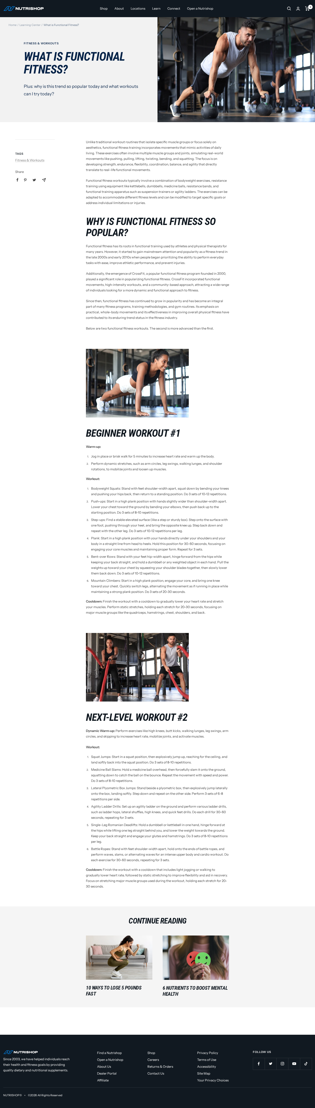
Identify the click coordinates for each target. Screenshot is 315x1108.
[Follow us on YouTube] (294, 1064)
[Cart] (307, 8)
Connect (173, 8)
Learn (156, 8)
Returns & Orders (160, 1067)
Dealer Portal (107, 1073)
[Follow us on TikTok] (306, 1064)
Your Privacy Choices (213, 1080)
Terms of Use (206, 1060)
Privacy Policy (207, 1053)
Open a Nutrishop (200, 8)
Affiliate (103, 1080)
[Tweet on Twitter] (34, 180)
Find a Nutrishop (109, 1053)
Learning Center (30, 25)
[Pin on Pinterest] (25, 180)
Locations (138, 8)
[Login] (298, 8)
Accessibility (206, 1067)
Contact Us (155, 1073)
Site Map (203, 1073)
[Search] (289, 8)
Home (12, 25)
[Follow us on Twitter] (270, 1064)
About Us (104, 1067)
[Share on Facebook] (17, 180)
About (119, 8)
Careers (153, 1060)
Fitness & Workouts (41, 43)
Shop (104, 8)
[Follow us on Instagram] (282, 1064)
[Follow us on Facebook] (259, 1064)
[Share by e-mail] (44, 180)
